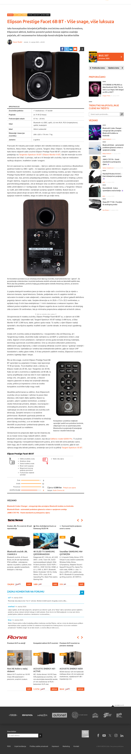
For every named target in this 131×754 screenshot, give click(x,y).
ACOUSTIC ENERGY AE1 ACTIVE (44, 669)
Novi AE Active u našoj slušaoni (17, 669)
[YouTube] (104, 735)
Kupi (29, 584)
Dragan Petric (106, 96)
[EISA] (85, 734)
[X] (110, 735)
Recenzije (10, 15)
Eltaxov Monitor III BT (51, 154)
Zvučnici (24, 15)
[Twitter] (66, 49)
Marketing (66, 746)
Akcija (54, 689)
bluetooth (37, 15)
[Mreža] (42, 715)
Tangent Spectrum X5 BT (72, 447)
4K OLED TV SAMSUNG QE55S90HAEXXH (44, 552)
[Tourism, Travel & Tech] (107, 715)
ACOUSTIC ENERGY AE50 (71, 668)
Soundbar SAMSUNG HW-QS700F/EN (71, 552)
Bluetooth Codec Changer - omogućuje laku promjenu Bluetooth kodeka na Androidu (40, 506)
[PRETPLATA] (40, 735)
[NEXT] (82, 520)
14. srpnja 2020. (17, 597)
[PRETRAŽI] (122, 114)
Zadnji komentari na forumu (25, 591)
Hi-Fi (15, 15)
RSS (9, 746)
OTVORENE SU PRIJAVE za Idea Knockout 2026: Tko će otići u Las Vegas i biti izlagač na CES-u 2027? (113, 88)
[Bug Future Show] (79, 715)
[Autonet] (59, 715)
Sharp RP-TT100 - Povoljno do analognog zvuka (112, 203)
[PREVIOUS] (78, 520)
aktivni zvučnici (45, 15)
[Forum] (13, 715)
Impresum (55, 746)
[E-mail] (75, 49)
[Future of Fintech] (119, 715)
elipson (30, 15)
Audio (19, 15)
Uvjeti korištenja (20, 746)
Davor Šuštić (17, 42)
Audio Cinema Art (58, 490)
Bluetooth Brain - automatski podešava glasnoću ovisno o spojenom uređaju (37, 509)
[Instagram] (116, 735)
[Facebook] (62, 49)
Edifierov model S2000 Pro (61, 438)
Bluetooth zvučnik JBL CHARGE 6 (17, 552)
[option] (19, 555)
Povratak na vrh (119, 705)
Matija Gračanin (107, 139)
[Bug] (27, 715)
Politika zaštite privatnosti (39, 746)
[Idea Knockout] (95, 715)
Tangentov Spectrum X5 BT (30, 154)
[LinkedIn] (71, 49)
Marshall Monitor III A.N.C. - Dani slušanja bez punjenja (112, 175)
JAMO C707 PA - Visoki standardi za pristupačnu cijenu (28, 512)
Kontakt (76, 746)
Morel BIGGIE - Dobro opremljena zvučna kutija (112, 189)
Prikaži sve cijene (69, 487)
